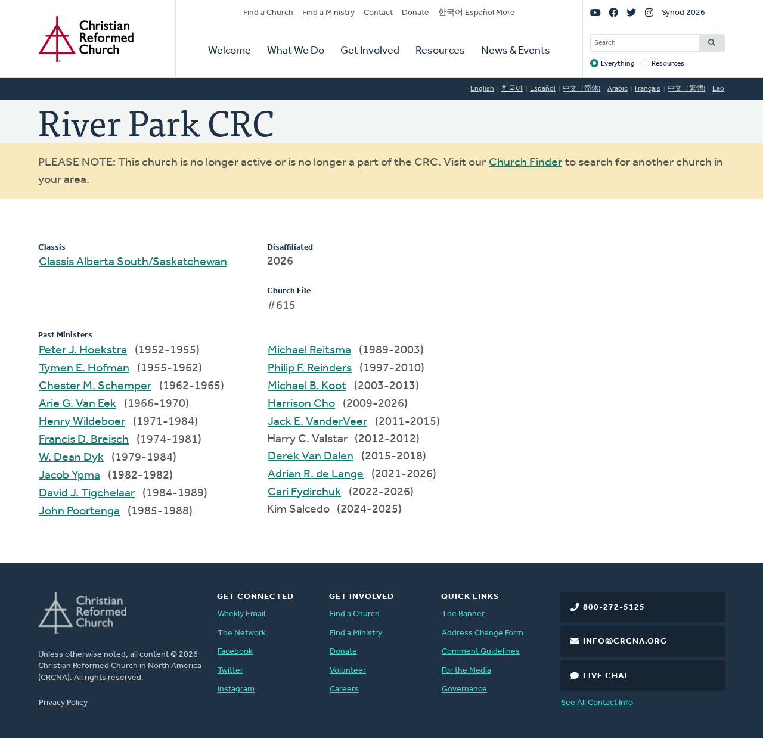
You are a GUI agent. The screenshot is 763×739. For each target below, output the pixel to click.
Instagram (236, 689)
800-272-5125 (614, 607)
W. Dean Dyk (71, 458)
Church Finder (525, 163)
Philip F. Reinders (310, 368)
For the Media (466, 670)
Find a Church (268, 12)
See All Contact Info (597, 702)
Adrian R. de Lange (316, 474)
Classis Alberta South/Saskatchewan (133, 262)
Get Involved (369, 51)
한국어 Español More (476, 12)
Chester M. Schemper (95, 386)
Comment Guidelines (481, 651)
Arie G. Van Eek (77, 404)
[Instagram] (649, 13)
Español (543, 88)
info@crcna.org (625, 641)
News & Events (515, 51)
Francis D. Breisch (84, 440)
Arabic (617, 88)
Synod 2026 (683, 12)
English (482, 88)
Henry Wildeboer (82, 422)
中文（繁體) (686, 88)
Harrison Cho (301, 404)
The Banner (463, 614)
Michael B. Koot (307, 386)
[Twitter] (631, 13)
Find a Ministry (328, 12)
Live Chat (606, 676)
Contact (378, 12)
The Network (242, 633)
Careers (344, 689)
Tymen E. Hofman (84, 368)
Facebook (235, 651)
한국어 (512, 88)
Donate (415, 12)
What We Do (295, 51)
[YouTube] (595, 13)
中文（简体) (581, 88)
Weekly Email (241, 614)
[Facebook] (613, 13)
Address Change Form (482, 633)
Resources (440, 51)
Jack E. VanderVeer (317, 422)
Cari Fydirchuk (304, 492)
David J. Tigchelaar (87, 493)
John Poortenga (79, 511)
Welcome (229, 51)
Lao (718, 88)
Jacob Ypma (69, 476)
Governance (464, 689)
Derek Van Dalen (310, 456)
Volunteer (348, 670)
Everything (618, 63)
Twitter (230, 670)
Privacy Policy (63, 702)
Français (647, 88)
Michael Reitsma (309, 350)
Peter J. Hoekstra (83, 350)
